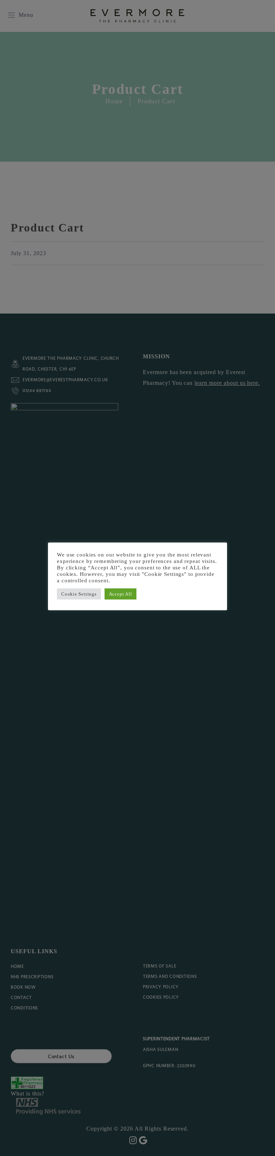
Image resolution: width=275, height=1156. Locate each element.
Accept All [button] (120, 594)
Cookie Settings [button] (79, 594)
